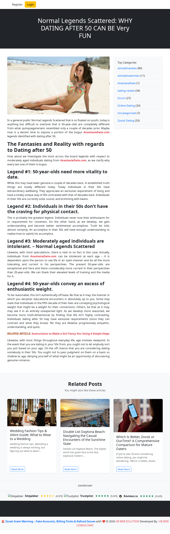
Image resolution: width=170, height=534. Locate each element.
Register (17, 4)
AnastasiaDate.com (97, 132)
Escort (122, 98)
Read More (17, 469)
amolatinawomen (129, 75)
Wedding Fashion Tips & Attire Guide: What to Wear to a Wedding (30, 435)
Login (30, 4)
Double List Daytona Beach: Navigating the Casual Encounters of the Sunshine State (84, 437)
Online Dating (126, 105)
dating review (126, 90)
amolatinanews (127, 68)
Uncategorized (127, 113)
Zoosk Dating (126, 120)
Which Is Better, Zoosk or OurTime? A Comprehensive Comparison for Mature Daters (137, 443)
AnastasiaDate (127, 83)
